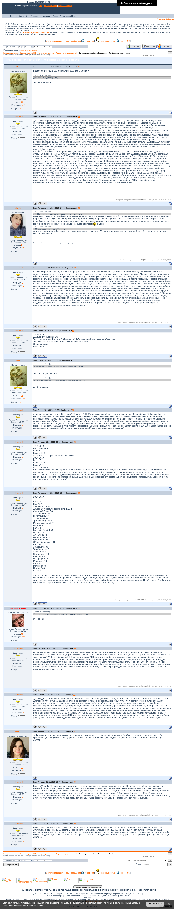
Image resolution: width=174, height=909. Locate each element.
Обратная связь (90, 896)
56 (75, 648)
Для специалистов (98, 894)
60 (75, 823)
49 (75, 268)
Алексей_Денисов (18, 608)
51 (73, 360)
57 (74, 695)
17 (47, 47)
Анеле (34, 50)
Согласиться (155, 904)
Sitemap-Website (65, 6)
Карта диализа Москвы (71, 896)
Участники (89, 41)
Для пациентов (82, 894)
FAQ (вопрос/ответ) (115, 894)
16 (44, 47)
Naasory (18, 731)
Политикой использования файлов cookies (23, 906)
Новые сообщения (73, 41)
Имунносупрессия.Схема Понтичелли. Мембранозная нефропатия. (104, 53)
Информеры (36, 16)
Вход (74, 16)
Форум (129, 894)
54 (79, 493)
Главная (13, 16)
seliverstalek (18, 117)
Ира (18, 67)
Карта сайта (24, 16)
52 (73, 410)
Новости (70, 894)
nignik (18, 208)
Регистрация (65, 16)
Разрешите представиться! (66, 53)
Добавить (170, 19)
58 (74, 731)
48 (79, 208)
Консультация (104, 896)
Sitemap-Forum (50, 6)
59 (75, 782)
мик (22, 50)
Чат (134, 894)
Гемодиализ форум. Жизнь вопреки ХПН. (19, 53)
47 (79, 117)
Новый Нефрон (53, 896)
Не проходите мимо (46, 53)
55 (79, 608)
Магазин (87, 898)
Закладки (161, 19)
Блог (140, 894)
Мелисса (28, 50)
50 (73, 331)
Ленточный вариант (54, 41)
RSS (40, 6)
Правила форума (107, 41)
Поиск (55, 16)
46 (79, 67)
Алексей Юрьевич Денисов (36, 32)
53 (75, 442)
